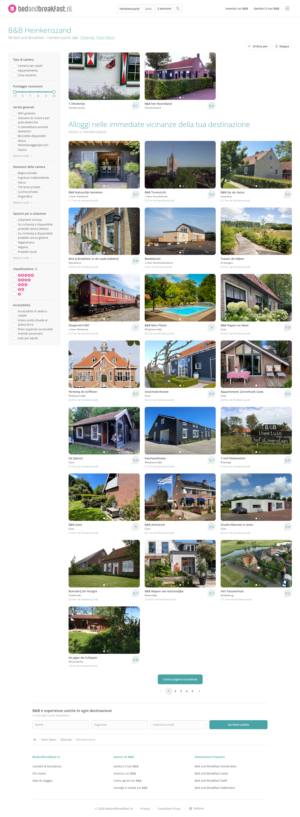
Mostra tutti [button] (21, 156)
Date (148, 9)
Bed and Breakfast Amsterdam (216, 766)
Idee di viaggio (42, 780)
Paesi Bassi (105, 37)
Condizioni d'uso (169, 808)
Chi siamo (39, 773)
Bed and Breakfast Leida (211, 773)
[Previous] (74, 76)
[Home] (34, 739)
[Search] (178, 8)
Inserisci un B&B (124, 773)
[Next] (134, 76)
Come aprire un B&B (127, 780)
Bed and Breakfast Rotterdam (215, 788)
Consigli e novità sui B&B (130, 788)
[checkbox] (14, 66)
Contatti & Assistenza (46, 766)
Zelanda (87, 37)
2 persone (164, 8)
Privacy (145, 808)
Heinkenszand (129, 9)
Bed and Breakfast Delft (211, 780)
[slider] (14, 92)
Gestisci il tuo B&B (125, 766)
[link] (40, 8)
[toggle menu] (287, 8)
